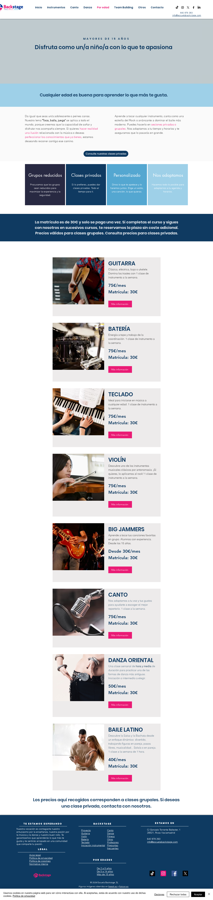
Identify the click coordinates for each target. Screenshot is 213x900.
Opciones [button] (159, 894)
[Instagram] (182, 7)
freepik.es (112, 886)
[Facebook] (193, 7)
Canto (110, 830)
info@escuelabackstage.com (186, 15)
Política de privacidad (24, 896)
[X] (188, 7)
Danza (110, 833)
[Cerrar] (209, 894)
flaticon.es (123, 886)
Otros (110, 839)
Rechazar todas (178, 894)
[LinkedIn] (199, 7)
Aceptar (198, 894)
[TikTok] (177, 7)
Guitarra (85, 833)
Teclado (85, 842)
